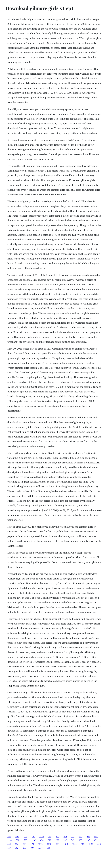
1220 (74, 844)
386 (48, 848)
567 (82, 844)
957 (65, 840)
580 (17, 840)
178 (32, 844)
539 (25, 840)
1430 (41, 836)
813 (99, 844)
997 (32, 848)
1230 (40, 848)
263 (57, 840)
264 (9, 836)
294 (57, 836)
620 (41, 840)
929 (65, 836)
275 (80, 836)
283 (24, 848)
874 (16, 844)
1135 (91, 844)
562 (16, 848)
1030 (49, 844)
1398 (17, 836)
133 (80, 840)
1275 (40, 844)
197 (88, 840)
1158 (9, 840)
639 (88, 836)
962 (96, 836)
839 (9, 844)
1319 (66, 844)
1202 (34, 840)
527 (9, 848)
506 (25, 836)
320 (49, 840)
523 (57, 844)
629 (95, 840)
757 (72, 836)
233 (49, 836)
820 (24, 844)
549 (72, 840)
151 (33, 836)
